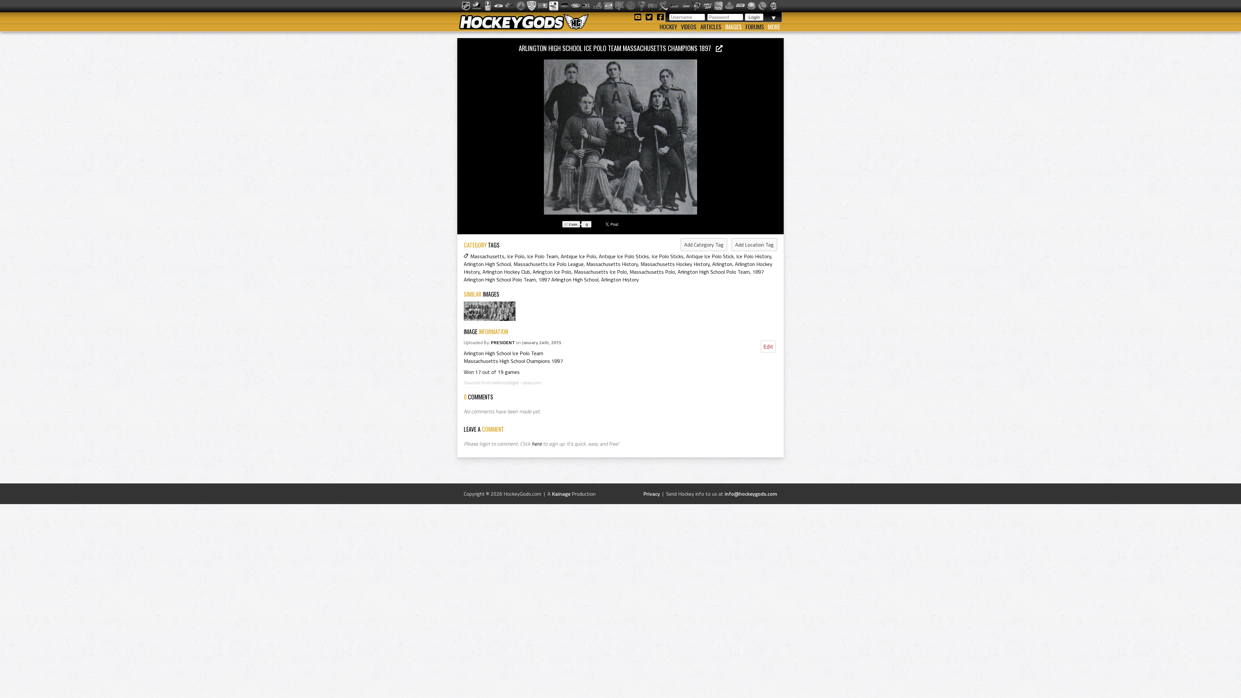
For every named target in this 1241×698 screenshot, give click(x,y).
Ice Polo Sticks (668, 256)
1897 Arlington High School (568, 279)
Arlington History (620, 279)
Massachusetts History (612, 264)
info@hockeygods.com (751, 494)
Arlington (722, 264)
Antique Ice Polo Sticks (624, 256)
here (537, 444)
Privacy (651, 494)
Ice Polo (516, 256)
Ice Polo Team (542, 256)
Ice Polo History (753, 256)
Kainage (561, 494)
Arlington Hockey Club (506, 272)
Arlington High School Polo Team (714, 272)
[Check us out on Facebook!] (660, 16)
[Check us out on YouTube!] (638, 16)
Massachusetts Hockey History (675, 264)
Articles (710, 27)
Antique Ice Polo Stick (710, 256)
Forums (755, 27)
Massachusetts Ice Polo (600, 272)
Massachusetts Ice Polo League (549, 264)
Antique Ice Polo (578, 256)
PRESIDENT (503, 342)
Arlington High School (487, 264)
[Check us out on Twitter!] (650, 16)
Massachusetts (487, 256)
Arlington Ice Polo (552, 272)
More (774, 27)
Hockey (668, 27)
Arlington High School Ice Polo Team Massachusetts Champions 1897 (617, 48)
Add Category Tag (704, 245)
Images (733, 27)
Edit (768, 346)
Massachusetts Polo (652, 272)
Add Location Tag (754, 245)
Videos (688, 27)
